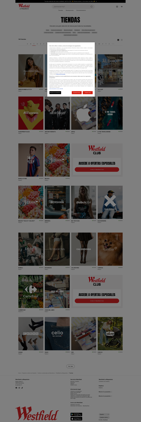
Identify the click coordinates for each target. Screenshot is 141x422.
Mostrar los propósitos (55, 92)
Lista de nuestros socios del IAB (56, 88)
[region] (71, 69)
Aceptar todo (88, 92)
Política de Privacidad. (60, 74)
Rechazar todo (76, 92)
